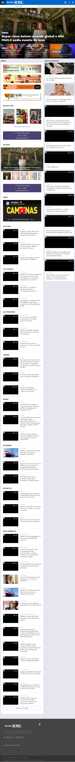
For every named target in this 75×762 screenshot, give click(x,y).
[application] (22, 210)
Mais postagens (22, 708)
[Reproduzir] (6, 219)
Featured (19, 6)
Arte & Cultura (22, 757)
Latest (56, 6)
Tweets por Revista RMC (12, 745)
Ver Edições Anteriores (22, 126)
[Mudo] (36, 219)
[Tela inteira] (39, 219)
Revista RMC (12, 757)
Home (5, 757)
